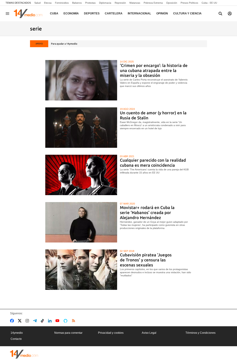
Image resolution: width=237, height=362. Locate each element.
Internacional (139, 13)
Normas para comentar (68, 332)
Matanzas (134, 2)
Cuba (54, 13)
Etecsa (48, 2)
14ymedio (17, 332)
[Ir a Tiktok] (43, 321)
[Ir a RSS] (74, 321)
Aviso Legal (149, 332)
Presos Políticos (189, 2)
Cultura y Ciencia (187, 13)
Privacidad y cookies (111, 332)
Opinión (162, 13)
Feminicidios (62, 2)
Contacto (16, 338)
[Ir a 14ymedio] (29, 13)
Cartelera (113, 13)
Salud (37, 2)
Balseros (77, 2)
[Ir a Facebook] (12, 321)
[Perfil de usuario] (230, 13)
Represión (120, 2)
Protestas (90, 2)
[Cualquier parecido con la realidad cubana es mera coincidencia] (81, 175)
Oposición (171, 2)
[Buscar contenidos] (220, 13)
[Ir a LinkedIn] (50, 321)
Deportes (92, 13)
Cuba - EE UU (209, 2)
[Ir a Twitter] (20, 321)
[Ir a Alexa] (66, 321)
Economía (71, 13)
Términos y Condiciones (200, 332)
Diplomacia (105, 2)
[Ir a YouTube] (58, 321)
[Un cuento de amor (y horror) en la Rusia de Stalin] (81, 127)
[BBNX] (24, 354)
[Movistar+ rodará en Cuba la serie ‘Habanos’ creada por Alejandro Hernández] (81, 222)
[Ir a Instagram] (28, 321)
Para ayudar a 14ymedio (64, 43)
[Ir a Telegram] (35, 321)
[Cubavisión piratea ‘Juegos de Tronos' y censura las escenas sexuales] (81, 269)
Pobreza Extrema (153, 2)
